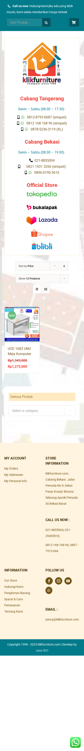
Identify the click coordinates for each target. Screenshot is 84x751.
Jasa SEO (42, 650)
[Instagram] (58, 581)
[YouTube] (68, 581)
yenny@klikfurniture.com (62, 619)
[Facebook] (49, 581)
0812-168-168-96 (57, 545)
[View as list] (45, 289)
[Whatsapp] (48, 590)
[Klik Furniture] (42, 43)
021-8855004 (54, 530)
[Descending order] (64, 266)
